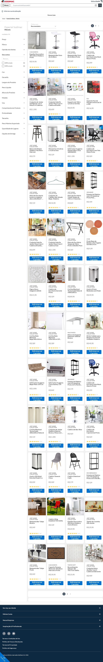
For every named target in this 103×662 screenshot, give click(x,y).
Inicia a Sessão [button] (95, 1)
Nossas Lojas (52, 15)
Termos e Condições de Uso (11, 638)
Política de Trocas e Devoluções (12, 642)
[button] (57, 5)
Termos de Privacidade (9, 645)
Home (3, 18)
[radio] (30, 67)
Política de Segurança (9, 648)
